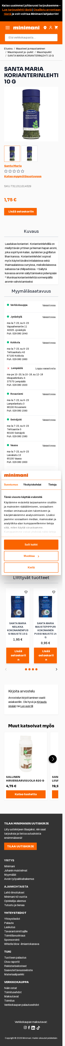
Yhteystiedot (12, 918)
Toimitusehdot (13, 992)
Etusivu (8, 48)
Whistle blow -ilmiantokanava (21, 943)
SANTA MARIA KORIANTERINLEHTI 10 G (31, 55)
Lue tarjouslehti (13, 9)
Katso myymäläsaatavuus (22, 176)
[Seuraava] (56, 669)
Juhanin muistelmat (15, 870)
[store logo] (26, 28)
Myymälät (10, 874)
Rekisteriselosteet (15, 966)
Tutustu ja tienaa (14, 905)
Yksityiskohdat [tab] (32, 484)
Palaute (9, 922)
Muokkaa (29, 556)
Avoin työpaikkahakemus (19, 878)
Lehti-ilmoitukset (14, 892)
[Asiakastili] (51, 28)
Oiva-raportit (12, 961)
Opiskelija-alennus (15, 900)
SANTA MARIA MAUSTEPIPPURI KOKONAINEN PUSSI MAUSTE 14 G (45, 630)
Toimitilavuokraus (14, 935)
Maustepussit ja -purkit (20, 52)
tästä (28, 9)
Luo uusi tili (26, 706)
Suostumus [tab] (11, 484)
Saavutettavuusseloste (18, 970)
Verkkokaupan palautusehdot (21, 1004)
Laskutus (9, 927)
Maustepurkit (44, 52)
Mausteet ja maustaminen (30, 48)
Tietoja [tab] (52, 484)
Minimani (9, 866)
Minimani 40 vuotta (15, 896)
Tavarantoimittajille (16, 931)
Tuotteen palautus (15, 957)
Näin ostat (10, 988)
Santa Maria (13, 166)
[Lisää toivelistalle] (26, 592)
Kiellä (31, 567)
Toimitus (9, 1000)
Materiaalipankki (14, 974)
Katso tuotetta (26, 794)
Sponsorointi (11, 939)
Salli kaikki (31, 544)
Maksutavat (11, 996)
